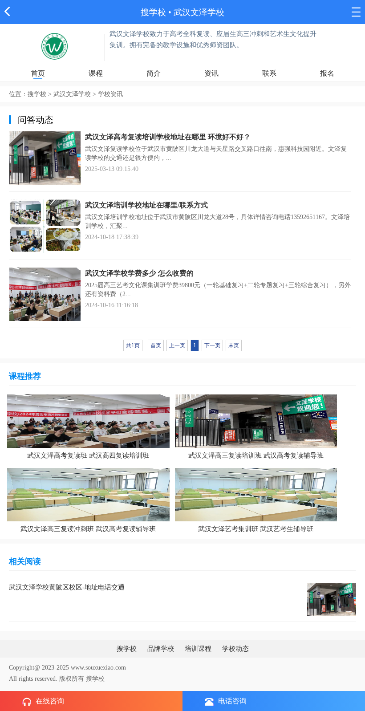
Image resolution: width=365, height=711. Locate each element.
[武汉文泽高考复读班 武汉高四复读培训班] (88, 420)
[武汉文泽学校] (55, 45)
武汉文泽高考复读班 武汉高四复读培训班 (88, 455)
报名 (327, 73)
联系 (269, 73)
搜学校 (153, 12)
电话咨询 (232, 701)
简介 (153, 73)
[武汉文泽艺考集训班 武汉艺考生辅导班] (256, 494)
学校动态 (235, 648)
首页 (38, 73)
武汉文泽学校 (199, 12)
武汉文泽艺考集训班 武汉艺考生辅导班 (255, 528)
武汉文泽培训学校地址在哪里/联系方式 (146, 205)
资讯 (211, 73)
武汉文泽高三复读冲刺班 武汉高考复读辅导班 (88, 528)
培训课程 (198, 648)
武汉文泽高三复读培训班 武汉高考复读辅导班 (256, 455)
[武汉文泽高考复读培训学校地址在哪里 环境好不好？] (45, 157)
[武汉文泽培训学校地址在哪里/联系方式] (45, 225)
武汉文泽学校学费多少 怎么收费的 (139, 273)
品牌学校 (160, 648)
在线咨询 (50, 701)
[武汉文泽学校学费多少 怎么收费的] (45, 293)
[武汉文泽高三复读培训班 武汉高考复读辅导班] (256, 420)
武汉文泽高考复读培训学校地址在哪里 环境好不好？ (168, 137)
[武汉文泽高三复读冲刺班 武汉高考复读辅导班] (88, 494)
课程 (96, 73)
